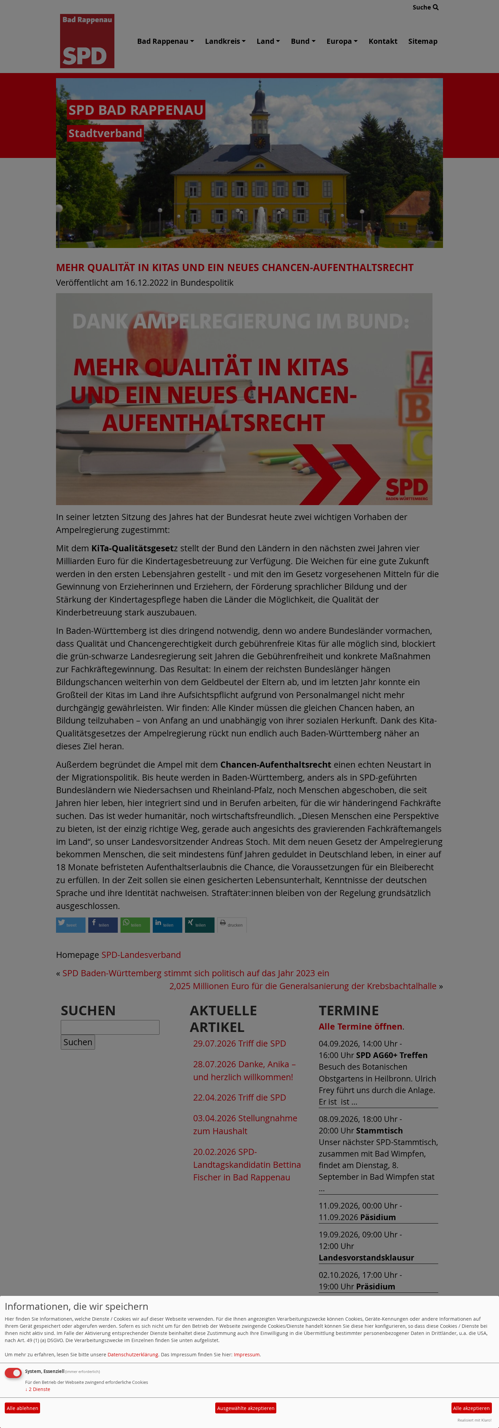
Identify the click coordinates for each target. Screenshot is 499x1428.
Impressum (247, 1354)
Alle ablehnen (22, 1408)
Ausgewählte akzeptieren (246, 1408)
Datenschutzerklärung (133, 1354)
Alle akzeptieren (471, 1408)
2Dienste (37, 1389)
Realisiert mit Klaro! (475, 1420)
